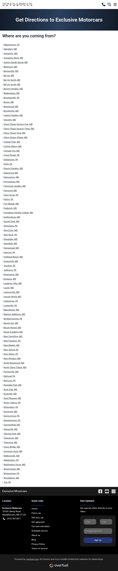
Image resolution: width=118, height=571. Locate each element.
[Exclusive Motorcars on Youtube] (105, 491)
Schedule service (40, 531)
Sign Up (98, 540)
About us (36, 535)
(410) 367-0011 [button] (14, 518)
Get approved (38, 522)
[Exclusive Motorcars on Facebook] (99, 491)
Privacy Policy (38, 544)
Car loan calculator (41, 526)
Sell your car (37, 517)
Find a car (36, 513)
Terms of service (40, 548)
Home (34, 508)
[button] (103, 4)
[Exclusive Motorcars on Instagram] (112, 491)
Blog (34, 539)
